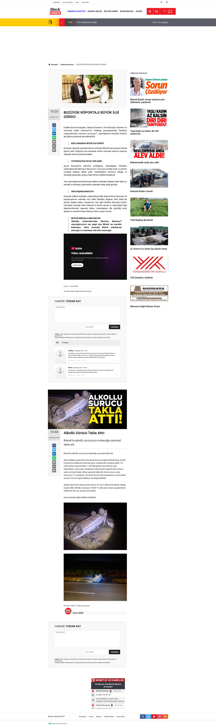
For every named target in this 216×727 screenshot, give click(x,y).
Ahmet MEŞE (78, 613)
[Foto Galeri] (167, 2)
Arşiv (77, 2)
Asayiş (139, 11)
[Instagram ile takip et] (159, 716)
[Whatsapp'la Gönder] (54, 137)
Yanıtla (72, 360)
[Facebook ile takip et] (143, 716)
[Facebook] (54, 125)
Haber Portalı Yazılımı (59, 724)
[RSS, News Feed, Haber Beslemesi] (165, 716)
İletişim (98, 717)
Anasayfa (54, 64)
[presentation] (56, 22)
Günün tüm (160, 22)
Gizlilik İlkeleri (109, 717)
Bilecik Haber (111, 11)
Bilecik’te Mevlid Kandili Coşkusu (90, 22)
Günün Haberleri (67, 2)
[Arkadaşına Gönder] (54, 141)
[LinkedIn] (54, 133)
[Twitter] (54, 129)
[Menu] (150, 11)
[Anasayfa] (49, 2)
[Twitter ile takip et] (148, 716)
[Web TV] (161, 2)
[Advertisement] (108, 43)
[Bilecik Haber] (55, 11)
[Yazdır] (54, 146)
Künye (91, 717)
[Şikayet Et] (117, 360)
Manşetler (56, 2)
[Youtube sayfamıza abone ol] (154, 716)
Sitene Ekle (85, 2)
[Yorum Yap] (54, 150)
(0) (79, 360)
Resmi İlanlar (95, 11)
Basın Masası (126, 11)
